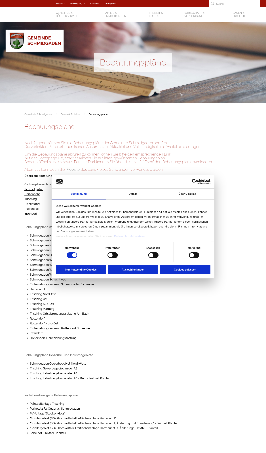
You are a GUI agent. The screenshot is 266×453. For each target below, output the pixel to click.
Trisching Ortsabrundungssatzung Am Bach (59, 313)
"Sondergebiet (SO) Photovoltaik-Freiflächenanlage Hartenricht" (73, 418)
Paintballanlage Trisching (47, 403)
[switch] (112, 255)
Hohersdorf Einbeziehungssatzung (53, 338)
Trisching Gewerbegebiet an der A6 (53, 368)
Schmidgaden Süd (42, 255)
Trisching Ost (39, 299)
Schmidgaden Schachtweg (48, 279)
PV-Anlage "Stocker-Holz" (47, 413)
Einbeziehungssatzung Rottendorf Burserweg (61, 328)
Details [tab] (133, 193)
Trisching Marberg (42, 308)
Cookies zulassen (185, 269)
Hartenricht (32, 194)
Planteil (105, 378)
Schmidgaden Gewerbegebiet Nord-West (58, 363)
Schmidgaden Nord (43, 235)
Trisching (30, 199)
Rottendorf (31, 208)
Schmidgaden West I (44, 260)
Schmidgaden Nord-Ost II (47, 250)
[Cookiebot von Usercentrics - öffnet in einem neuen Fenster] (194, 181)
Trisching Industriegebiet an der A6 (53, 373)
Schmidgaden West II (44, 265)
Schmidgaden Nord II (44, 240)
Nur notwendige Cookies (81, 269)
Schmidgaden (33, 189)
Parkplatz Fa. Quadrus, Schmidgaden (55, 408)
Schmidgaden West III (44, 269)
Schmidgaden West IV (45, 274)
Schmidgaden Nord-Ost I (47, 245)
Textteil (94, 378)
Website (73, 169)
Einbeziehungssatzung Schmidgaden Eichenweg (63, 284)
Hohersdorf (32, 204)
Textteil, (162, 423)
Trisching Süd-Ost (42, 304)
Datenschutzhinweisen (129, 236)
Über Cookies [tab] (187, 193)
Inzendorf (30, 213)
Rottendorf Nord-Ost (44, 323)
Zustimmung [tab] (79, 193)
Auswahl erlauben (133, 269)
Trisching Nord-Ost (43, 294)
